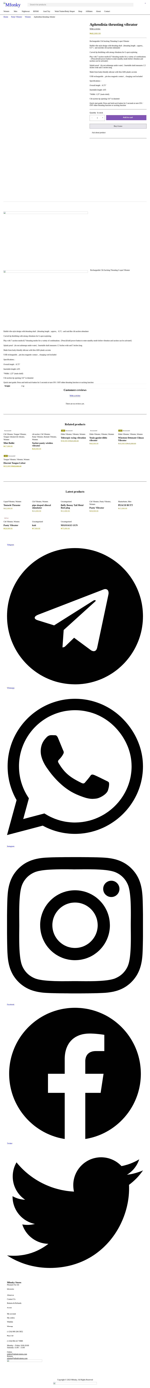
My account (11, 1314)
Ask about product (98, 133)
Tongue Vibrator (20, 434)
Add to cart (128, 117)
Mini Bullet (9, 443)
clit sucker (36, 434)
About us (10, 1295)
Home (6, 17)
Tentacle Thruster (12, 505)
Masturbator (122, 502)
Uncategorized (66, 502)
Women (28, 17)
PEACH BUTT (125, 505)
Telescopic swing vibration (73, 438)
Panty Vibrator (16, 17)
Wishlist (10, 1322)
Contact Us (11, 1299)
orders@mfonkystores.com (17, 1354)
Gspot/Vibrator (9, 502)
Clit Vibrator (8, 434)
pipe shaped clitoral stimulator (41, 506)
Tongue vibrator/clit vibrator (14, 437)
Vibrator (76, 434)
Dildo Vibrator (66, 434)
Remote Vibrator (50, 437)
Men (129, 502)
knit (34, 525)
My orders (11, 1318)
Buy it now (118, 126)
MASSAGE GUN (69, 525)
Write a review (95, 29)
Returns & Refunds (14, 1303)
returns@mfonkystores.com (17, 1358)
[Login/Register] (139, 4)
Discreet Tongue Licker (15, 463)
